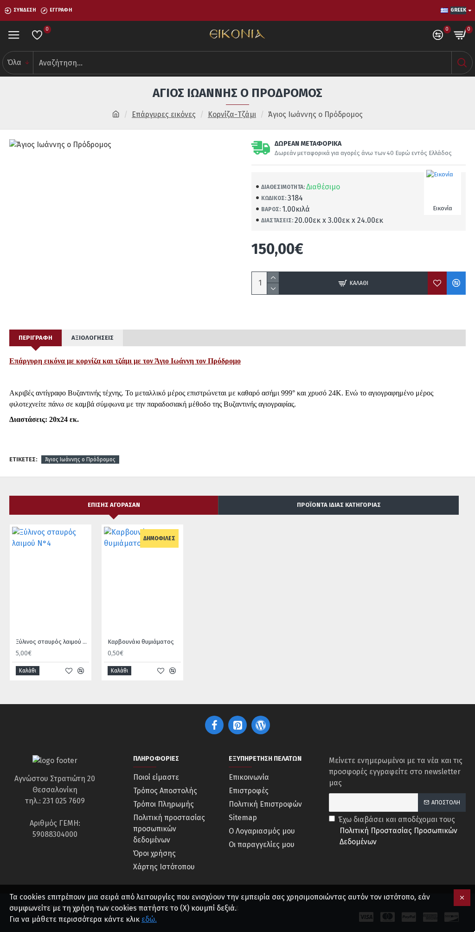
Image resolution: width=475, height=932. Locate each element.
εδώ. (149, 919)
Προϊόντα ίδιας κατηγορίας (339, 504)
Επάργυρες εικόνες (164, 114)
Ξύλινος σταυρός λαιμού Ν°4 (52, 641)
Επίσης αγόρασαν (114, 504)
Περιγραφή (35, 337)
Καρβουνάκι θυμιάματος (141, 641)
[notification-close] (462, 897)
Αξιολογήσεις (92, 337)
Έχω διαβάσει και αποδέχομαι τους (397, 830)
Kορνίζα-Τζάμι (232, 114)
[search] (461, 63)
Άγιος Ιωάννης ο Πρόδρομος (80, 459)
